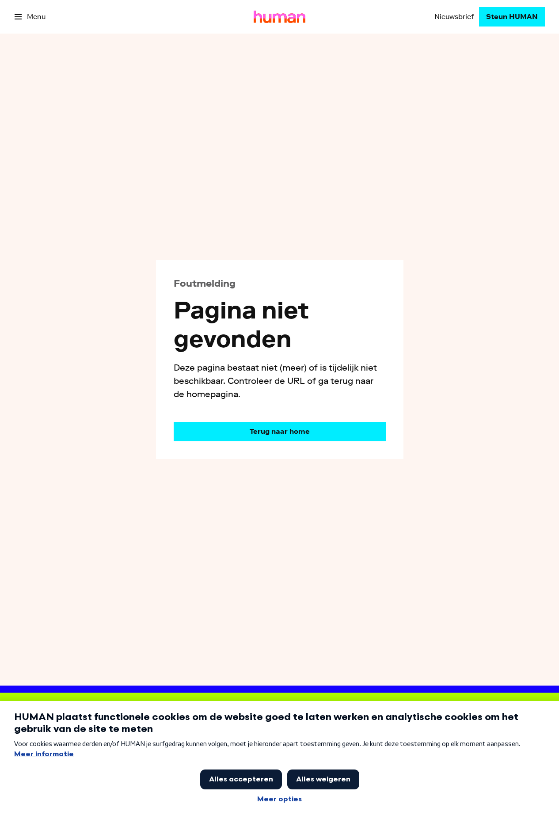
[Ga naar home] (279, 17)
